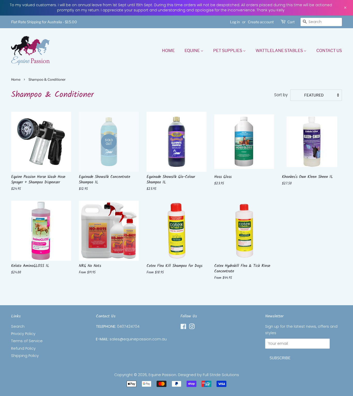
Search (18, 326)
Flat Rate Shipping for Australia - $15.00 (44, 22)
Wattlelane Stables (280, 50)
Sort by (281, 95)
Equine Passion (162, 374)
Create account (261, 22)
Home (168, 50)
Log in (235, 22)
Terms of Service (27, 340)
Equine (193, 50)
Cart (291, 22)
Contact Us (329, 50)
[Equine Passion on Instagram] (192, 327)
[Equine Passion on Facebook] (183, 327)
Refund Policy (23, 348)
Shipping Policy (25, 355)
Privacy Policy (23, 333)
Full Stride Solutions (221, 374)
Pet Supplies (228, 50)
